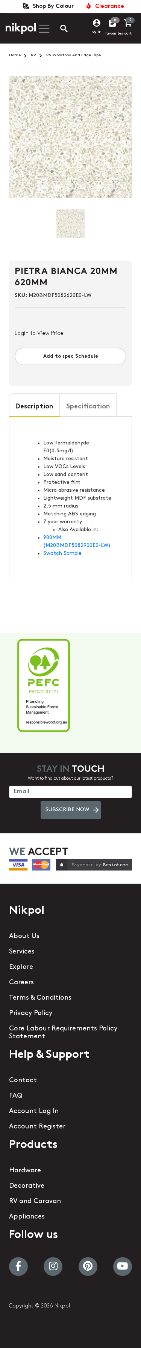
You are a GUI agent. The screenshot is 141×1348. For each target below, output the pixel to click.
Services (22, 952)
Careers (21, 982)
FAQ (15, 1096)
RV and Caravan (35, 1201)
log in (96, 32)
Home (15, 55)
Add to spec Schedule (70, 356)
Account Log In (34, 1111)
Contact (23, 1080)
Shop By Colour (52, 6)
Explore (21, 967)
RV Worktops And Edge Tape (73, 55)
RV (33, 55)
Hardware (25, 1170)
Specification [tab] (88, 407)
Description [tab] (34, 407)
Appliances (27, 1217)
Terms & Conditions (40, 998)
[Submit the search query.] (58, 29)
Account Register (37, 1127)
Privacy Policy (30, 1013)
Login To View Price (39, 333)
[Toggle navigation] (43, 29)
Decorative (26, 1186)
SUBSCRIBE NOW (67, 810)
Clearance (108, 6)
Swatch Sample (62, 553)
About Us (24, 936)
